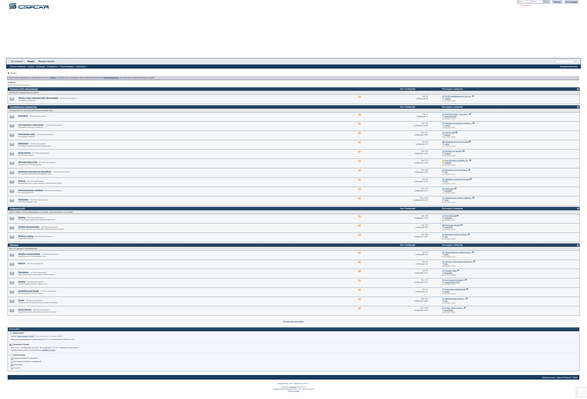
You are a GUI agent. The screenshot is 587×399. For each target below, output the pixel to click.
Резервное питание (452, 225)
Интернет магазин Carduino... (456, 234)
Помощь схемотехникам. (29, 227)
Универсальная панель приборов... (458, 198)
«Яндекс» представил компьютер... (459, 262)
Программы (23, 200)
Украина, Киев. (451, 271)
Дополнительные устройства (30, 190)
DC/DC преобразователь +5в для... (458, 96)
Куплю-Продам (24, 310)
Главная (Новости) (564, 377)
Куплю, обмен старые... (454, 308)
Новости (21, 263)
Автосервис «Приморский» (455, 289)
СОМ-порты (449, 189)
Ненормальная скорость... (455, 299)
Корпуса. (22, 181)
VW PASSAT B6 (450, 216)
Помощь (557, 2)
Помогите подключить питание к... (458, 123)
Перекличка (23, 272)
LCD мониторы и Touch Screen (31, 125)
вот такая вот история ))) (455, 280)
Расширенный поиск (569, 66)
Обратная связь (548, 377)
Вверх (575, 377)
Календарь (40, 66)
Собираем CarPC (17, 209)
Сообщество (52, 66)
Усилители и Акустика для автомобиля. (34, 172)
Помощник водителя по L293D (457, 142)
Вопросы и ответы (26, 236)
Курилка (21, 282)
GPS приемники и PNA (27, 162)
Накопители (23, 144)
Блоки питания (24, 153)
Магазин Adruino (47, 61)
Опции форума (66, 66)
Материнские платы (26, 134)
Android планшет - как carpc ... (457, 114)
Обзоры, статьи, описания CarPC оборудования (38, 98)
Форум (31, 61)
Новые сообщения (18, 66)
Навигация (80, 66)
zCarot (297, 391)
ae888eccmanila (48, 350)
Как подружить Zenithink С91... (457, 161)
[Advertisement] (95, 34)
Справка (31, 66)
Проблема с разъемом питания (457, 179)
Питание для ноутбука (453, 151)
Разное (21, 300)
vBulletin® (293, 387)
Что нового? (17, 61)
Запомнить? (526, 5)
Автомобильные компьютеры (23, 107)
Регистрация (571, 2)
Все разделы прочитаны (293, 321)
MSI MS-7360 (450, 133)
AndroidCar (23, 116)
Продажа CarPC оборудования (24, 89)
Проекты (22, 218)
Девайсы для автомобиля (29, 254)
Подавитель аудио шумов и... (456, 170)
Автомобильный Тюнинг (28, 291)
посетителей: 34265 (25, 336)
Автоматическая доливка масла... (458, 252)
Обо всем (14, 245)
